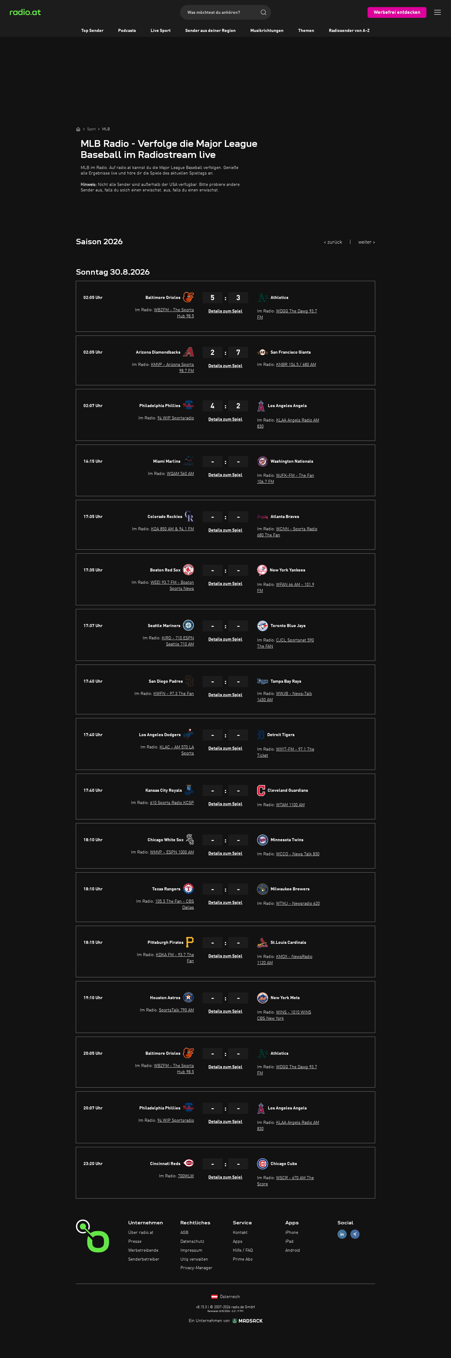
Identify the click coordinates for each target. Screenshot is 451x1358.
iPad (289, 1241)
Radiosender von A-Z (349, 31)
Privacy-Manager (196, 1268)
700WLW (186, 1176)
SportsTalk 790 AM (176, 1010)
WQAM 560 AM (180, 474)
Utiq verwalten (194, 1259)
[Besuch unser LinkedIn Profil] (342, 1234)
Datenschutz (192, 1241)
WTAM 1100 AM (290, 805)
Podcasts (127, 31)
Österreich (229, 1297)
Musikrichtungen (266, 31)
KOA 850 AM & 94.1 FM (172, 529)
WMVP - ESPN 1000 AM (172, 852)
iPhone (291, 1232)
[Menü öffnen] (437, 12)
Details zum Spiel (225, 311)
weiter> (366, 242)
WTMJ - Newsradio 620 (298, 903)
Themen (306, 31)
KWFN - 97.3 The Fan (173, 694)
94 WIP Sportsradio (175, 418)
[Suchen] (263, 12)
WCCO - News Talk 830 (297, 854)
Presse (134, 1241)
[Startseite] (78, 129)
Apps (237, 1241)
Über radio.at (140, 1232)
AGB (184, 1232)
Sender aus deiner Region (210, 31)
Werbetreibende (143, 1250)
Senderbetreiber (143, 1259)
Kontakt (240, 1232)
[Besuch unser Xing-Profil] (355, 1234)
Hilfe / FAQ (243, 1250)
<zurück (333, 242)
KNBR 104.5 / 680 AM (296, 365)
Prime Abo (242, 1259)
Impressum (191, 1250)
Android (292, 1250)
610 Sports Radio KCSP (172, 803)
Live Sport (161, 31)
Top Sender (92, 31)
